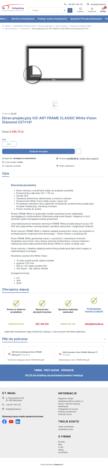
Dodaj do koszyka (39, 151)
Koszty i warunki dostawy (69, 404)
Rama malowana (11, 29)
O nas (60, 447)
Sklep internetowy (51, 464)
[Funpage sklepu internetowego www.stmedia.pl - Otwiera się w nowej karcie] (4, 421)
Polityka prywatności (67, 411)
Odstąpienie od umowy (68, 409)
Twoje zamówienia (66, 426)
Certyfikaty (63, 452)
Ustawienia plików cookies (69, 401)
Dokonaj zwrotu (65, 414)
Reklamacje (63, 406)
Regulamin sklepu (65, 398)
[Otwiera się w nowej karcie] (11, 421)
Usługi (60, 450)
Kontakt (61, 442)
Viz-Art (13, 113)
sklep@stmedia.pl (98, 4)
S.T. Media (6, 26)
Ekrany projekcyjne (45, 26)
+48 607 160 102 (75, 4)
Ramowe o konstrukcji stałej (80, 26)
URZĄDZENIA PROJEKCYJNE (24, 26)
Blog (60, 444)
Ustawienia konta (65, 429)
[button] (70, 10)
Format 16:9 (24, 29)
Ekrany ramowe (61, 26)
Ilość (4, 139)
